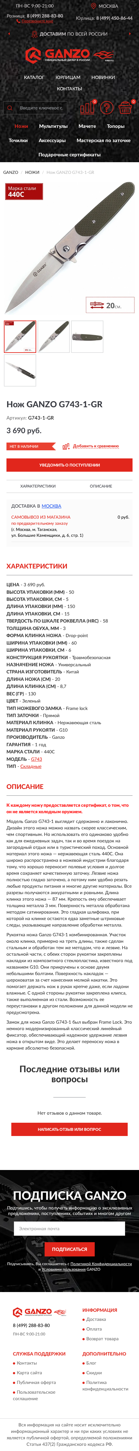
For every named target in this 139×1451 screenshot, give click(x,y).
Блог (91, 1363)
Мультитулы (53, 126)
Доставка (96, 1319)
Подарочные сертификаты (69, 154)
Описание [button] (101, 486)
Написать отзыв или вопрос (69, 1129)
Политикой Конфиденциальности (101, 1264)
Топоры (115, 126)
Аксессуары (52, 140)
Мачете (87, 126)
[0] (125, 107)
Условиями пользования (64, 1269)
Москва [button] (51, 506)
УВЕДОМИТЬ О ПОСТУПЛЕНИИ (69, 465)
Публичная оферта (36, 1383)
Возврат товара (102, 1339)
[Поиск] (9, 107)
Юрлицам (68, 77)
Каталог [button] (34, 77)
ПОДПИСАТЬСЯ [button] (69, 1249)
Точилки (18, 140)
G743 (36, 759)
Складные (30, 766)
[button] (34, 21)
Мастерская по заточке (104, 140)
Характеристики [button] (38, 486)
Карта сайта (29, 1373)
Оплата (94, 1329)
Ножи (21, 126)
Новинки (103, 77)
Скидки (94, 1373)
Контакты (69, 89)
